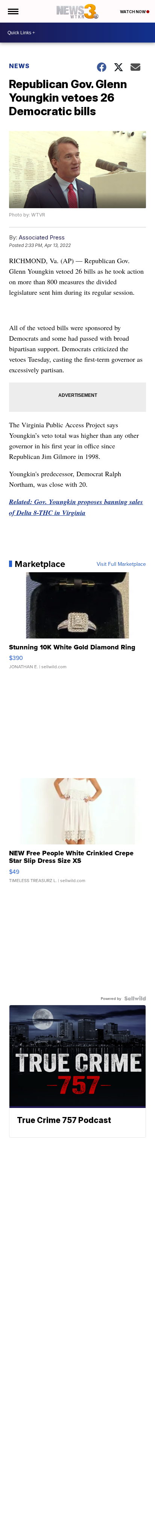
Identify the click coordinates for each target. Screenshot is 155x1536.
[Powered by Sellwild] (135, 998)
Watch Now (133, 11)
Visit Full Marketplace (121, 564)
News (19, 66)
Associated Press (42, 237)
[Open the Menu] (13, 11)
